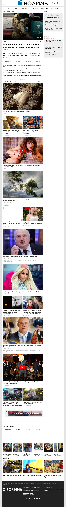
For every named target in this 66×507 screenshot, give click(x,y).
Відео (56, 8)
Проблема (27, 8)
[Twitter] (55, 3)
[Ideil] (33, 502)
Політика (21, 8)
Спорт (47, 8)
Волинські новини (6, 11)
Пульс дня (10, 8)
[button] (12, 2)
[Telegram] (60, 3)
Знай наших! (35, 8)
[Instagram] (57, 3)
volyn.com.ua (38, 483)
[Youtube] (62, 3)
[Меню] (3, 9)
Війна (16, 8)
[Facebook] (52, 3)
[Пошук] (62, 9)
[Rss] (40, 499)
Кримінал (42, 8)
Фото (52, 8)
